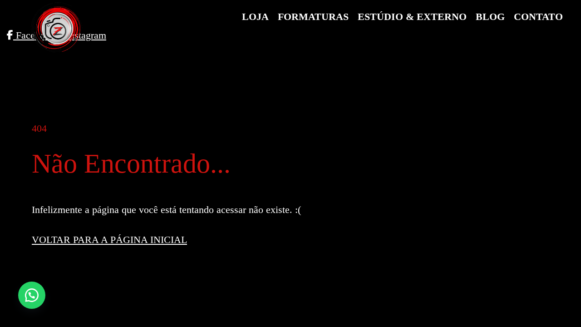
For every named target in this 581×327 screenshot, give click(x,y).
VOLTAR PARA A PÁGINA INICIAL (109, 239)
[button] (31, 295)
